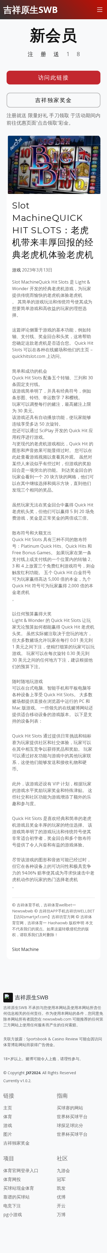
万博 (61, 1214)
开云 (61, 1206)
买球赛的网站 (70, 1108)
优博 (61, 1197)
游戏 (16, 270)
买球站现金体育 (18, 1188)
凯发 (61, 1188)
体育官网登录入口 (20, 1170)
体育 (7, 1117)
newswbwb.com (57, 1019)
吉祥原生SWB (30, 9)
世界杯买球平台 (72, 1117)
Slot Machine (25, 949)
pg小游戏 (12, 1214)
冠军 (61, 1179)
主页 (7, 1108)
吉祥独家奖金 (53, 100)
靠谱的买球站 (16, 1197)
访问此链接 (53, 77)
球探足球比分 (70, 1125)
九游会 (63, 1170)
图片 (7, 1134)
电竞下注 (12, 1206)
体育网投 (12, 1179)
